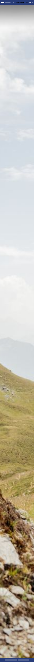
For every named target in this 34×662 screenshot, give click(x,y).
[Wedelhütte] (9, 2)
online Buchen (23, 660)
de (30, 3)
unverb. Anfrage (11, 660)
